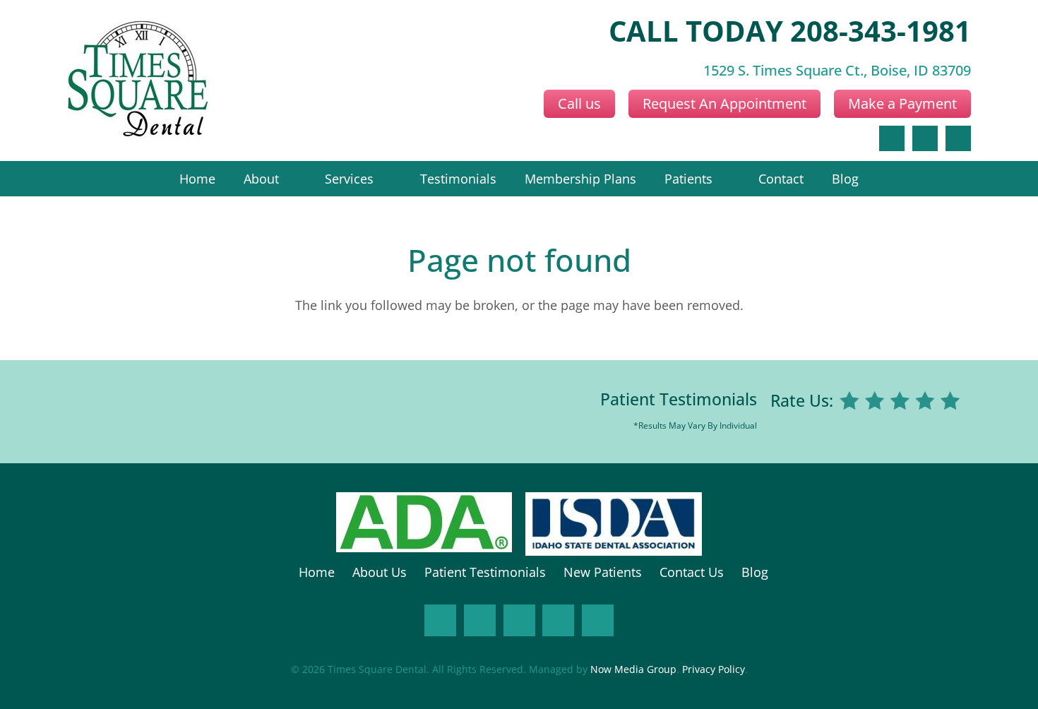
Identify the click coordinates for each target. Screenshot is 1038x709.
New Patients (602, 572)
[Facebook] (892, 138)
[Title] (598, 620)
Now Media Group (633, 669)
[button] (288, 178)
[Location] (958, 138)
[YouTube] (558, 620)
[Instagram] (480, 620)
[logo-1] (137, 80)
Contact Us (692, 572)
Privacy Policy (713, 669)
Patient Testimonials (678, 399)
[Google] (925, 138)
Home (317, 572)
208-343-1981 (880, 30)
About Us (379, 572)
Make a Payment (902, 103)
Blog (754, 572)
